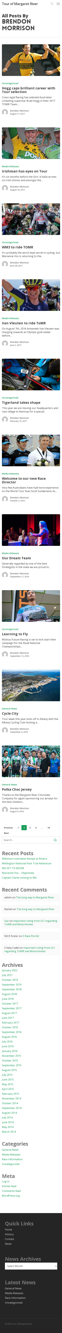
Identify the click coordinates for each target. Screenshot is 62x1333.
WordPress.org (11, 1195)
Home (8, 1229)
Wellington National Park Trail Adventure (26, 863)
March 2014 (9, 1131)
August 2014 (9, 1112)
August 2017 (9, 1013)
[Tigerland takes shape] (31, 374)
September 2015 (11, 1065)
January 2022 (9, 970)
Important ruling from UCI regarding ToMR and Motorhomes (30, 922)
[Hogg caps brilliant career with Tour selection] (31, 60)
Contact (9, 1239)
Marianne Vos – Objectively (18, 873)
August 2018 (9, 994)
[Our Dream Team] (31, 530)
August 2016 (9, 1037)
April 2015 (8, 1089)
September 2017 (11, 1008)
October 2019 (10, 980)
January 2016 (9, 1051)
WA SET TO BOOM (13, 868)
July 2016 (7, 1041)
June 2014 (8, 1122)
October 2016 (10, 1027)
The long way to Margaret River (35, 897)
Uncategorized (10, 83)
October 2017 (10, 1003)
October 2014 (10, 1103)
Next (6, 833)
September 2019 (11, 984)
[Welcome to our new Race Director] (31, 450)
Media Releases (10, 166)
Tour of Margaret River (20, 3)
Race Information (12, 1159)
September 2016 (11, 1032)
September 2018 (11, 989)
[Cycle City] (31, 685)
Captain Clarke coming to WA (19, 877)
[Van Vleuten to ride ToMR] (31, 295)
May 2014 (7, 1127)
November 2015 (11, 1056)
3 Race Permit (31, 936)
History (9, 1234)
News (8, 1244)
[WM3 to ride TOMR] (31, 219)
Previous (8, 827)
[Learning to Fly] (31, 606)
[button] (58, 3)
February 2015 (10, 1094)
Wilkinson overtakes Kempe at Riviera (24, 858)
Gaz (6, 921)
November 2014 (11, 1098)
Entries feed (9, 1186)
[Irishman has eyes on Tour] (31, 143)
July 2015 (7, 1075)
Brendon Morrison (19, 110)
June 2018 (8, 999)
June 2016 (8, 1046)
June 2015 (8, 1079)
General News (9, 708)
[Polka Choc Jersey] (31, 761)
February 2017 (10, 1022)
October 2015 (10, 1060)
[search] (52, 3)
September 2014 (11, 1108)
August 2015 (9, 1070)
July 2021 (7, 975)
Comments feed (11, 1191)
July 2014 (7, 1117)
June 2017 (8, 1018)
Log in (5, 1181)
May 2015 (7, 1084)
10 (49, 827)
